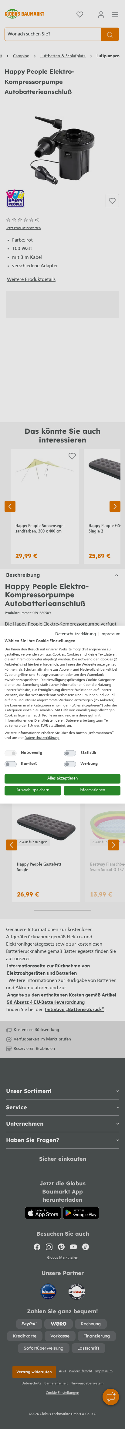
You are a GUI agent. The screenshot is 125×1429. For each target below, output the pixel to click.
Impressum (110, 634)
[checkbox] (11, 753)
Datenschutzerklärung (75, 634)
